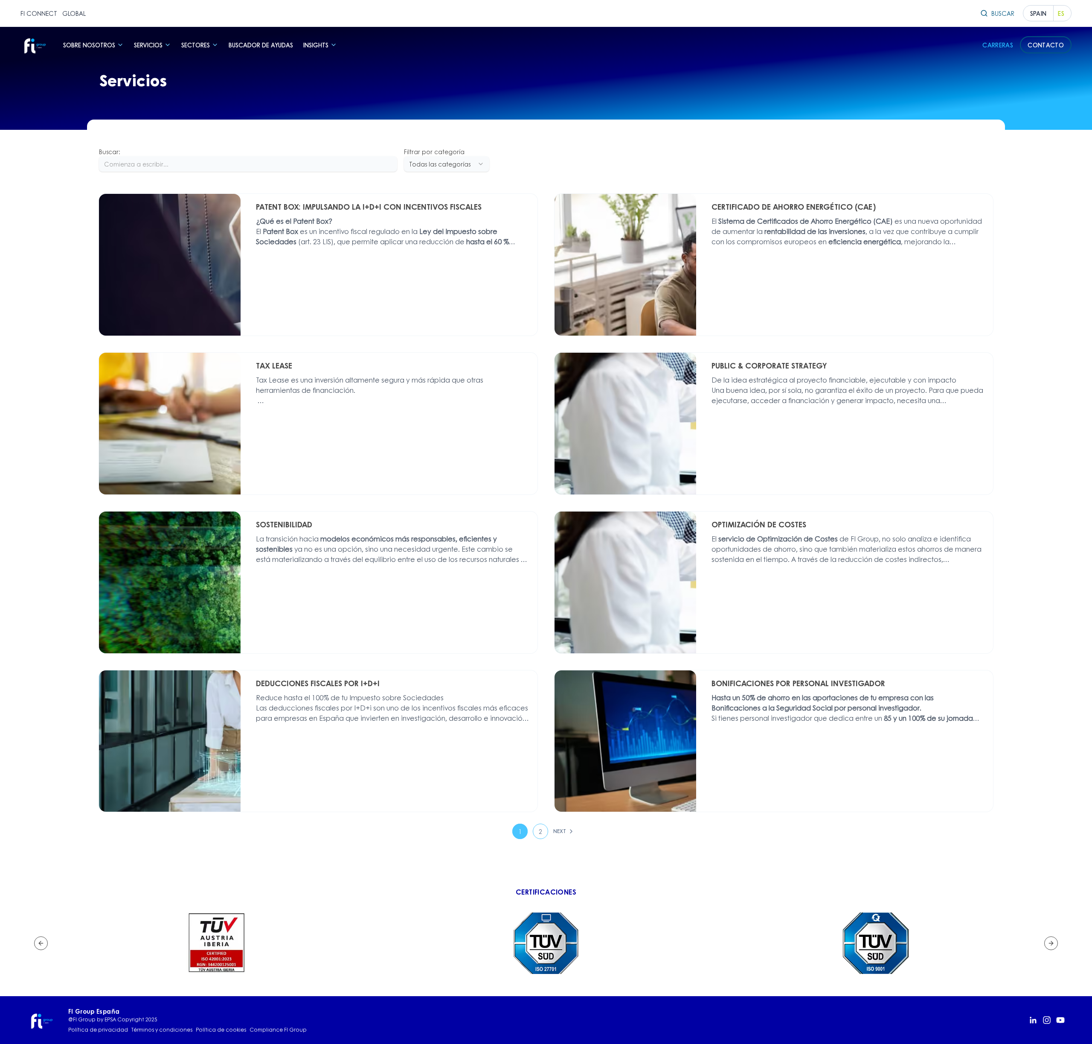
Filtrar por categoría (434, 152)
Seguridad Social (805, 708)
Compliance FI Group (278, 1029)
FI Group (865, 539)
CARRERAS (997, 45)
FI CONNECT (38, 13)
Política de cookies (221, 1029)
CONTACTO (1046, 45)
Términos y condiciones (161, 1029)
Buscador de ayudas (261, 45)
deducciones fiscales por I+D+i (320, 708)
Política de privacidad (98, 1029)
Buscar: (109, 152)
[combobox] (446, 164)
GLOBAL (74, 13)
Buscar (1002, 13)
